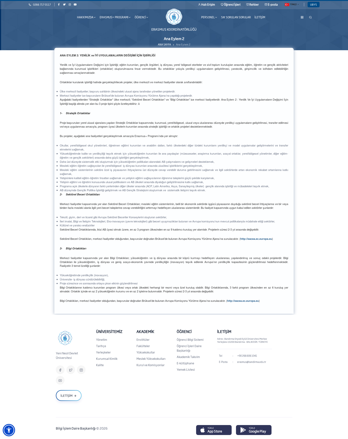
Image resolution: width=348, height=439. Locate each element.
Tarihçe (101, 346)
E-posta (273, 4)
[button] (9, 430)
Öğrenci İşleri (232, 4)
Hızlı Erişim (208, 4)
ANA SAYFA (164, 44)
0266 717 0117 (42, 4)
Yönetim (101, 339)
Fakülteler (143, 346)
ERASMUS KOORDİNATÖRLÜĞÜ (174, 29)
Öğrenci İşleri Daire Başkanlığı (189, 348)
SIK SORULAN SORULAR (236, 17)
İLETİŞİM (259, 17)
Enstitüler (143, 339)
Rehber (254, 4)
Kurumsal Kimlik (106, 358)
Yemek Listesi (186, 369)
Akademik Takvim (188, 357)
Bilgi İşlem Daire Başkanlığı (76, 428)
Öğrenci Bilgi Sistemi (190, 339)
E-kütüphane (185, 363)
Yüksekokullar (145, 352)
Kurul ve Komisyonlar (150, 365)
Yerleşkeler (103, 352)
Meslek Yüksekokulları (150, 358)
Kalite (100, 365)
